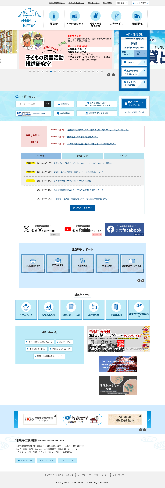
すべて (41, 155)
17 (97, 71)
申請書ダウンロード (61, 349)
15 (88, 71)
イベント (124, 155)
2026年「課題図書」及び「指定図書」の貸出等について (91, 144)
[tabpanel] (33, 263)
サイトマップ (93, 3)
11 (71, 71)
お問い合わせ (26, 460)
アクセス (130, 62)
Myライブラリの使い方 (135, 112)
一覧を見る (33, 142)
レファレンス (67, 460)
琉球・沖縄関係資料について (49, 356)
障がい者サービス (57, 3)
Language (107, 3)
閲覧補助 (120, 3)
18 (101, 71)
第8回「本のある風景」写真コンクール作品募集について (78, 172)
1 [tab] (22, 275)
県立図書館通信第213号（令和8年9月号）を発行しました (79, 190)
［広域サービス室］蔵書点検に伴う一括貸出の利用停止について (82, 199)
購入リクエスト (46, 460)
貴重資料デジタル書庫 (98, 113)
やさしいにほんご (76, 3)
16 (92, 71)
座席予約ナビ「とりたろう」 (131, 72)
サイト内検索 (140, 3)
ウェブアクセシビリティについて (58, 475)
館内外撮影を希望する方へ (40, 342)
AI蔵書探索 (65, 113)
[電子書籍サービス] (24, 113)
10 (67, 71)
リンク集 (81, 475)
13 (80, 71)
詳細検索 (65, 104)
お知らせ (82, 155)
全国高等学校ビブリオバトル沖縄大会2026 (72, 181)
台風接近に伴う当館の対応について (82, 137)
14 (84, 71)
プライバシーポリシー (98, 475)
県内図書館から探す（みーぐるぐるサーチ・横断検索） (96, 104)
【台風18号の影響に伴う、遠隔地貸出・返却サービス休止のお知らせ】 (98, 130)
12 (75, 71)
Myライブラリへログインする (135, 103)
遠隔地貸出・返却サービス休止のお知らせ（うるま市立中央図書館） (84, 163)
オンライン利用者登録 (130, 83)
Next (113, 51)
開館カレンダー (127, 53)
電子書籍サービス (37, 349)
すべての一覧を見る (82, 208)
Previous (17, 51)
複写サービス (65, 342)
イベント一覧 (139, 53)
